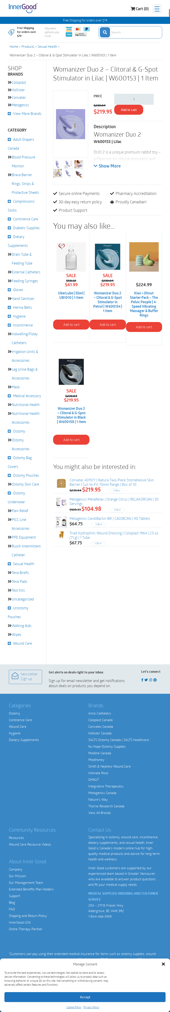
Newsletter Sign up (29, 677)
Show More (110, 166)
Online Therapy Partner (25, 929)
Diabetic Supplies (26, 227)
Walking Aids (21, 625)
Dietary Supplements (24, 740)
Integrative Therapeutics (106, 786)
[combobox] (130, 32)
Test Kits (18, 590)
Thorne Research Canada (106, 806)
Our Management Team (26, 882)
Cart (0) (142, 9)
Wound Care (22, 643)
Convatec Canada (100, 726)
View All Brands (99, 812)
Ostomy (19, 431)
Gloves (18, 289)
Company (15, 869)
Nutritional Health (26, 404)
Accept (85, 997)
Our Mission (17, 876)
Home (14, 46)
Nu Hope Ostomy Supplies (107, 746)
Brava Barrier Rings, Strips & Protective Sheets (25, 183)
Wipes (16, 634)
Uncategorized (23, 599)
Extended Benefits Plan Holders (31, 889)
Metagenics (20, 105)
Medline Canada (99, 753)
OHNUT (93, 779)
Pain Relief (20, 510)
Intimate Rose (98, 773)
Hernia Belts (22, 307)
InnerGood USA (20, 922)
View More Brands (27, 113)
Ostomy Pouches (26, 475)
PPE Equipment (24, 537)
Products (27, 46)
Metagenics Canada (102, 793)
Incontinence (23, 325)
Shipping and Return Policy (28, 915)
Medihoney (96, 759)
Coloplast (19, 82)
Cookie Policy (73, 1007)
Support (14, 896)
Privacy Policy (91, 1007)
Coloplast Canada (100, 720)
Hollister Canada (100, 733)
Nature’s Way (98, 799)
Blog (12, 902)
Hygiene (19, 316)
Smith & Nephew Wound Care (109, 766)
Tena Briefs (20, 572)
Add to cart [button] (71, 324)
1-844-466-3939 (100, 916)
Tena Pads (19, 581)
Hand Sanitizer (23, 298)
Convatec (19, 97)
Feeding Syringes (25, 280)
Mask (16, 387)
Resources (16, 837)
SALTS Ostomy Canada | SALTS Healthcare (118, 740)
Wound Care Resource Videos (30, 844)
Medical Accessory (27, 395)
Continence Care (25, 219)
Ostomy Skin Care (25, 484)
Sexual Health (47, 46)
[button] (163, 964)
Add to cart (129, 110)
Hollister (18, 90)
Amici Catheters (99, 713)
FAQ (12, 909)
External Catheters (26, 272)
